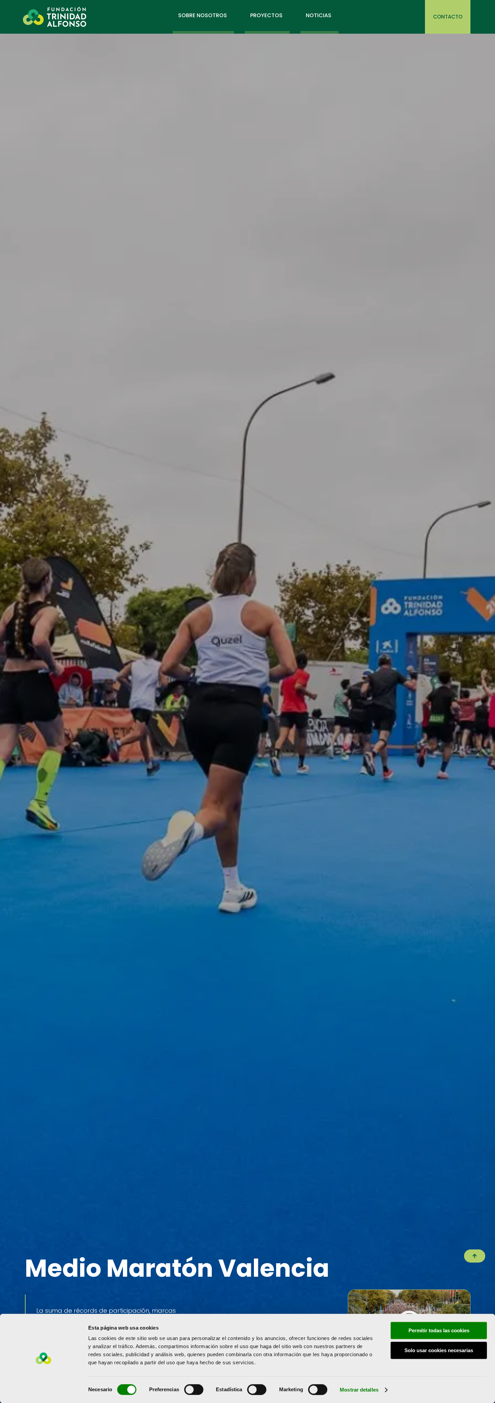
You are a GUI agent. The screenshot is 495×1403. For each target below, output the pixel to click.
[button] (474, 1256)
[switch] (193, 1389)
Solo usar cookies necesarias (438, 1350)
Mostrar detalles (359, 1390)
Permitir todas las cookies (438, 1330)
